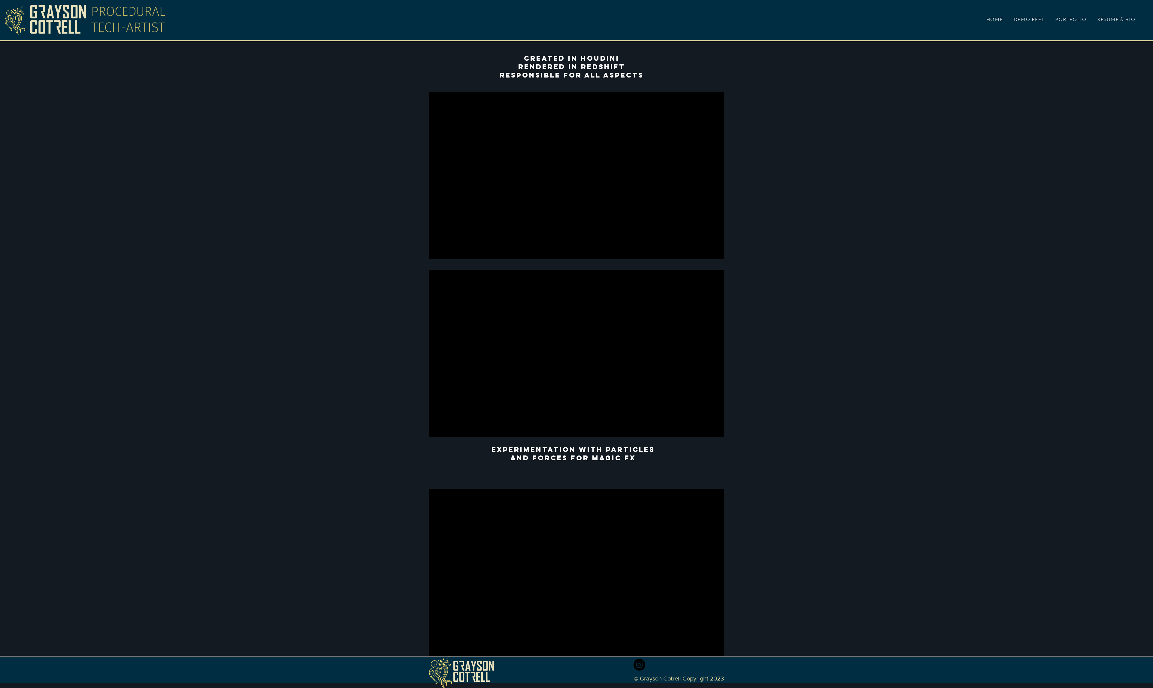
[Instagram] (639, 665)
